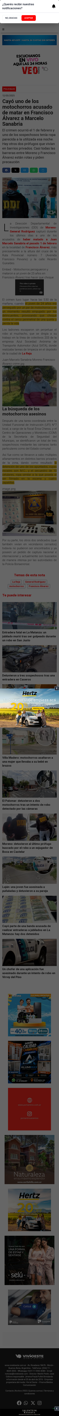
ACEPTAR (28, 18)
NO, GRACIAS (11, 18)
